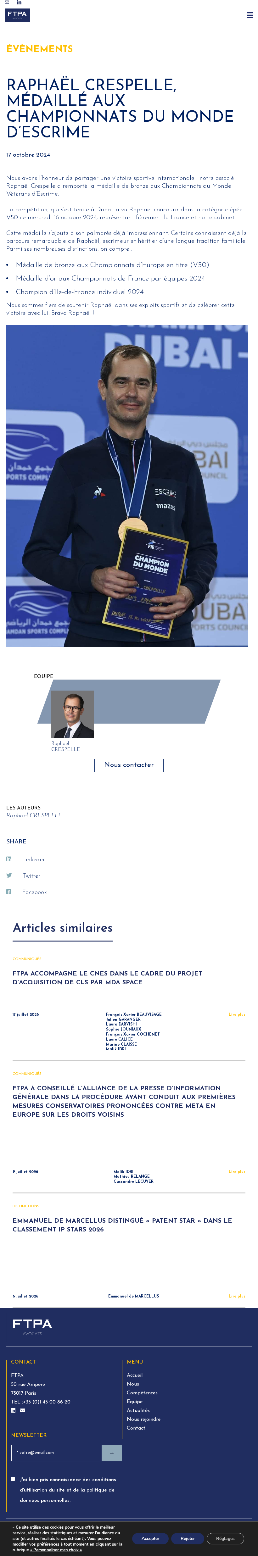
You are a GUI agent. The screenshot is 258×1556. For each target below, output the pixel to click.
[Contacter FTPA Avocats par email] (22, 1411)
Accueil (135, 1375)
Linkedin (33, 860)
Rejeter (188, 1539)
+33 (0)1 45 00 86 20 (46, 1402)
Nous (133, 1384)
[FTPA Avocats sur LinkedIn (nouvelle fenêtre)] (14, 1411)
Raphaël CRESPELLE (34, 816)
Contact (136, 1428)
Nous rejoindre (143, 1419)
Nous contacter (129, 765)
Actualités (138, 1410)
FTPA (17, 1375)
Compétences (142, 1393)
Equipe (135, 1401)
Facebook (34, 893)
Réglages (225, 1539)
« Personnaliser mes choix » (56, 1550)
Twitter (31, 876)
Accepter (150, 1539)
